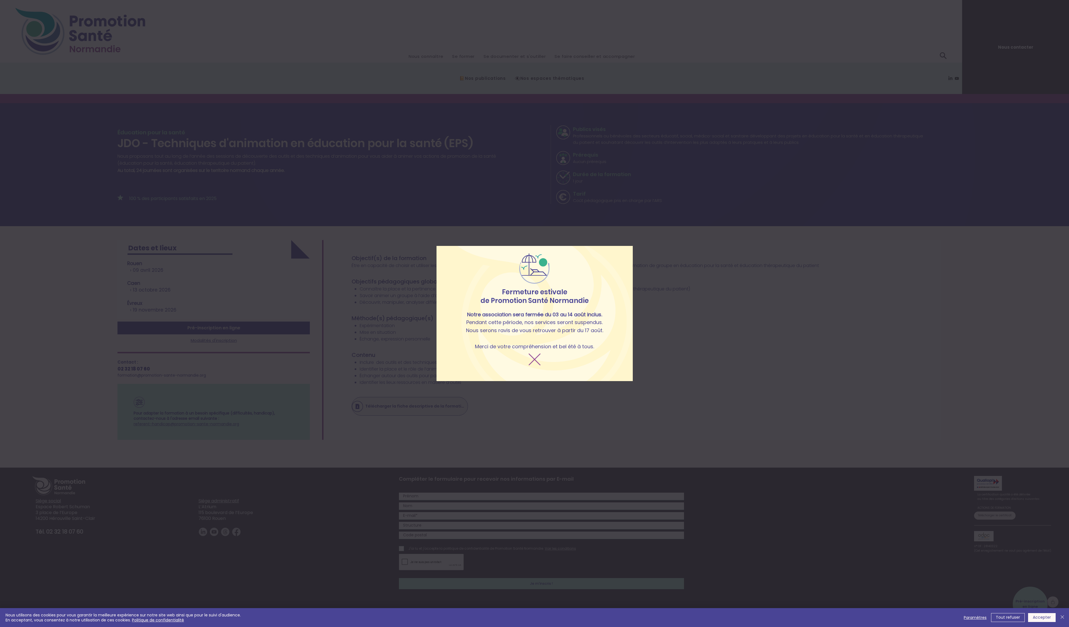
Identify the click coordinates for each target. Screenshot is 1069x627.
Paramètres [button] (975, 617)
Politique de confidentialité (158, 620)
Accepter (1042, 617)
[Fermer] (1062, 618)
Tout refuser (1008, 617)
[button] (534, 360)
